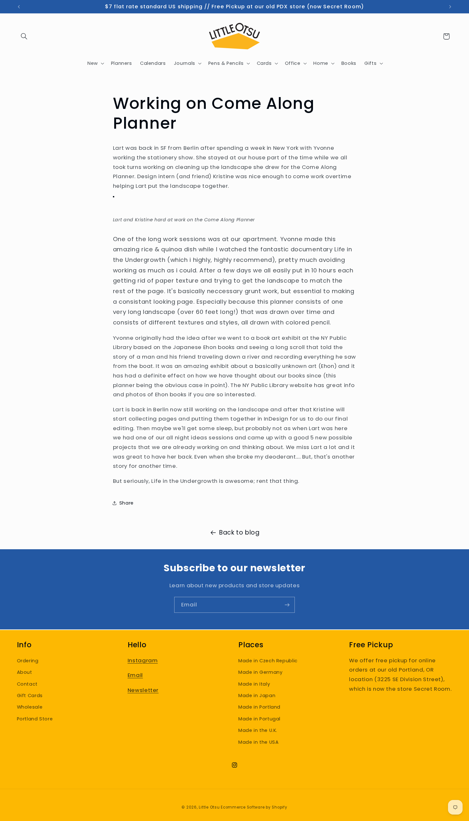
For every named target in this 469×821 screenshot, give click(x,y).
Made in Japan (256, 695)
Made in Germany (260, 672)
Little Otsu (209, 807)
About (24, 672)
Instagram (143, 660)
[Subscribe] (287, 604)
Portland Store (35, 719)
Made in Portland (259, 707)
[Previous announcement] (19, 6)
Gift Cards (30, 695)
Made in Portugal (259, 719)
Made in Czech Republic (268, 661)
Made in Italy (254, 684)
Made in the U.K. (257, 730)
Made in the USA (258, 742)
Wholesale (30, 707)
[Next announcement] (450, 6)
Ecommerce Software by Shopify (254, 807)
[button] (24, 36)
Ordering (28, 661)
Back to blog (239, 532)
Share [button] (126, 503)
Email (135, 675)
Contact (27, 684)
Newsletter (143, 690)
